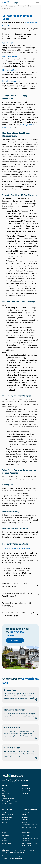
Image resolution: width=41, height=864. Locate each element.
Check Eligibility (7, 814)
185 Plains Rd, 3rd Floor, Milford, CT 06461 (29, 844)
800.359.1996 (26, 841)
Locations (25, 817)
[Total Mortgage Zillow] (3, 780)
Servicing (5, 822)
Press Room (6, 793)
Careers (24, 819)
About (4, 788)
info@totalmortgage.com (30, 838)
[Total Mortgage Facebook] (15, 780)
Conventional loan (25, 6)
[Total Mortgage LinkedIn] (19, 780)
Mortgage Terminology (9, 801)
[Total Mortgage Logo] (12, 775)
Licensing (5, 841)
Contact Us (25, 835)
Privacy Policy (6, 835)
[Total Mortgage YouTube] (26, 780)
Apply (4, 812)
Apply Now (14, 640)
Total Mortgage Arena (29, 827)
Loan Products (26, 796)
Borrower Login (7, 817)
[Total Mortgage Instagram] (11, 780)
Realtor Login (6, 819)
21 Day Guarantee (8, 798)
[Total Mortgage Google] (7, 780)
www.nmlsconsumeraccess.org (12, 858)
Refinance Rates (27, 791)
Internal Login (6, 843)
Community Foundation (29, 825)
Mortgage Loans (11, 6)
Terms (4, 838)
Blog (3, 791)
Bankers (24, 814)
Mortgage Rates (27, 788)
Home (2, 6)
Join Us (24, 822)
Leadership (25, 812)
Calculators (25, 793)
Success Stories (7, 803)
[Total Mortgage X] (23, 780)
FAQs (3, 796)
